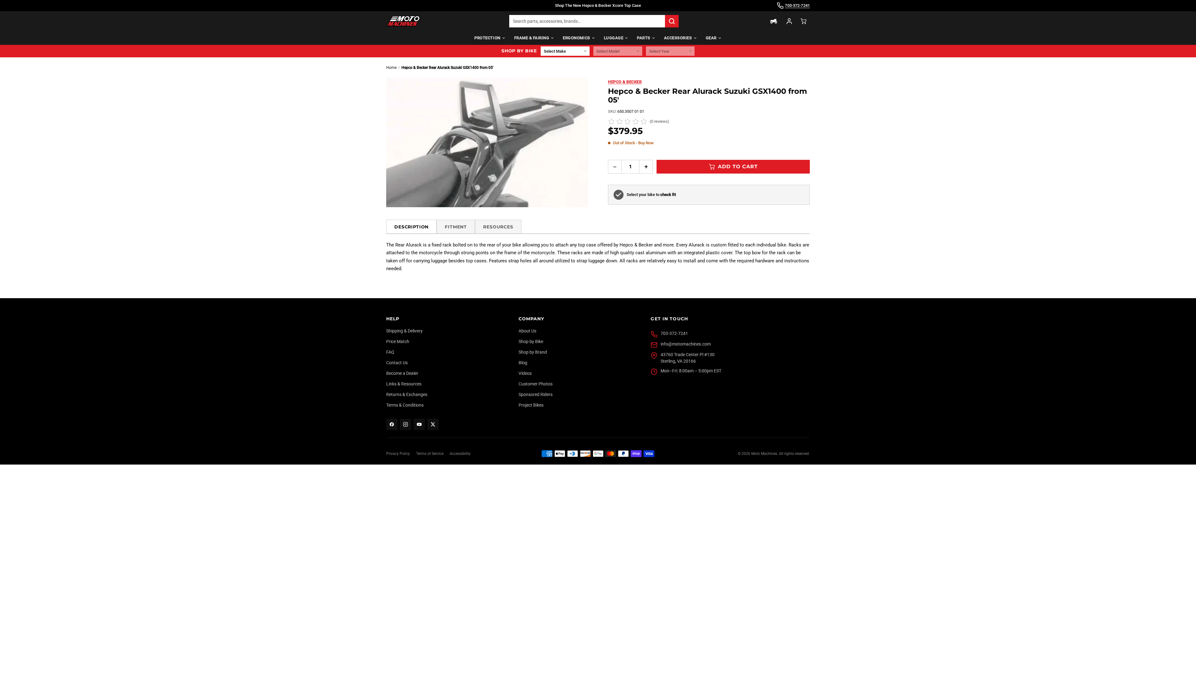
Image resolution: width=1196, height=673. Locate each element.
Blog (523, 362)
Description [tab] (411, 227)
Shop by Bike (531, 341)
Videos (525, 373)
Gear (711, 38)
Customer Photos (536, 383)
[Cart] (803, 21)
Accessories (678, 38)
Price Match (397, 341)
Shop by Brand (533, 352)
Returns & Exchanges (406, 394)
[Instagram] (405, 424)
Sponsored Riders (536, 394)
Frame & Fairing (531, 38)
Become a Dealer (402, 373)
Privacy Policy (398, 453)
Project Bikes (531, 405)
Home (391, 67)
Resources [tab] (498, 227)
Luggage (614, 38)
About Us (527, 330)
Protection (487, 38)
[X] (433, 424)
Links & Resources (403, 383)
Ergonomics (576, 38)
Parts (643, 38)
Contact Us (397, 362)
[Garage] (773, 21)
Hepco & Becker (625, 81)
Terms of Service (430, 453)
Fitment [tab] (456, 227)
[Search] (672, 21)
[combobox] (587, 21)
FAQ (390, 352)
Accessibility (460, 453)
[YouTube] (419, 424)
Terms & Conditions (405, 405)
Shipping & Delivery (404, 330)
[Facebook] (391, 424)
